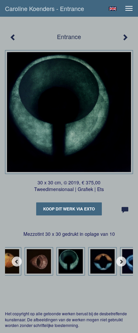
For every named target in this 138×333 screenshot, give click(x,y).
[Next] (121, 262)
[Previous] (17, 262)
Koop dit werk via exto (69, 209)
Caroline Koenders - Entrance (44, 8)
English (113, 9)
